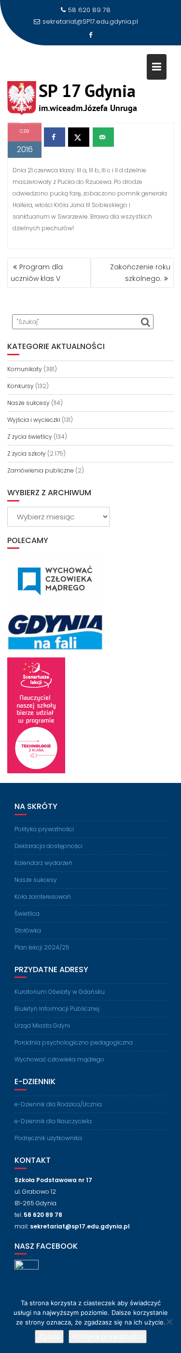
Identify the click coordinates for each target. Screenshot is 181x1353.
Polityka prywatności (44, 829)
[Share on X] (78, 137)
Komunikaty (24, 369)
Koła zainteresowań (42, 897)
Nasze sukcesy (28, 403)
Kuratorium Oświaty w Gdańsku (59, 992)
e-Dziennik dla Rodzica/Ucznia (58, 1104)
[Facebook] (90, 35)
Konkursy (20, 386)
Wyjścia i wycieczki (33, 420)
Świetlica (27, 913)
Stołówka (27, 930)
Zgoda (49, 1336)
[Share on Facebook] (54, 137)
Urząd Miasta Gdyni (42, 1025)
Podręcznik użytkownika (48, 1138)
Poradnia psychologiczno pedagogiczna (73, 1042)
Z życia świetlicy (29, 436)
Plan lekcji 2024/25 (42, 947)
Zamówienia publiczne (40, 470)
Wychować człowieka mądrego (59, 1059)
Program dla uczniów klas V (37, 272)
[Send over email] (103, 137)
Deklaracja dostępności (48, 846)
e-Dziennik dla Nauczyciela (53, 1121)
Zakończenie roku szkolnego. (140, 272)
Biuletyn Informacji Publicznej (56, 1008)
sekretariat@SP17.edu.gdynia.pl (90, 21)
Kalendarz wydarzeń (43, 863)
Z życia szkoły (26, 453)
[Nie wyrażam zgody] (169, 1321)
